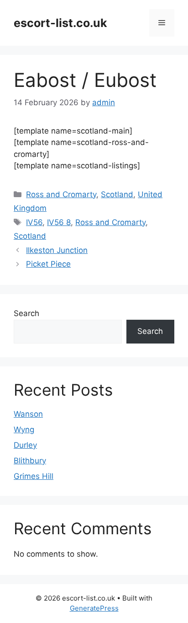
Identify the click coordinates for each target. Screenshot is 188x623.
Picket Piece (48, 264)
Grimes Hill (33, 476)
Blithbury (30, 460)
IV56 (34, 222)
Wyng (24, 429)
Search (26, 313)
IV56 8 (59, 222)
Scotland (117, 194)
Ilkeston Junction (57, 250)
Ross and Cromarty (61, 194)
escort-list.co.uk (60, 23)
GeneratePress (94, 608)
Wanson (28, 414)
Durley (25, 445)
